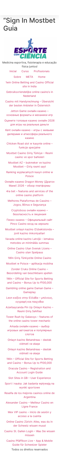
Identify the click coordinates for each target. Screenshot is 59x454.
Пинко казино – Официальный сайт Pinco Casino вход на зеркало (29, 221)
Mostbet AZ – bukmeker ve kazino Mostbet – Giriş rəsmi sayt (29, 164)
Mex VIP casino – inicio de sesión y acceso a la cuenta (29, 414)
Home (41, 76)
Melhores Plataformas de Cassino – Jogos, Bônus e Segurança (29, 202)
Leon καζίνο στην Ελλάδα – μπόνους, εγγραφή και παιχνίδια (29, 299)
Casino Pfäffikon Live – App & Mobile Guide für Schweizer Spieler (29, 442)
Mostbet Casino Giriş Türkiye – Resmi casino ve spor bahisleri (29, 155)
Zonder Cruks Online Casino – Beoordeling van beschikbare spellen (29, 271)
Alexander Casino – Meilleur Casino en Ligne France (29, 404)
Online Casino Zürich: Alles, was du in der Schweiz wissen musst (29, 423)
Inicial (13, 71)
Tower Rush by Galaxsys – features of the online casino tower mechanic (29, 318)
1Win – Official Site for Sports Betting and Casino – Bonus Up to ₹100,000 (29, 280)
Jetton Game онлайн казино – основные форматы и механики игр (29, 113)
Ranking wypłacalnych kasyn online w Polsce (29, 174)
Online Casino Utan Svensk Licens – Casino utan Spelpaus (29, 250)
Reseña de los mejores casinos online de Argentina (29, 395)
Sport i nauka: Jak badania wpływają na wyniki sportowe (29, 385)
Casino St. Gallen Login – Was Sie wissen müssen (29, 433)
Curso (25, 71)
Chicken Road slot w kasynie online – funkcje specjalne (30, 145)
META (29, 76)
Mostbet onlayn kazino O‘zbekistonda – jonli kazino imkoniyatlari (29, 231)
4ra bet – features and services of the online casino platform (29, 193)
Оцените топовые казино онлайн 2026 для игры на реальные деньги (29, 122)
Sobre (17, 76)
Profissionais (41, 71)
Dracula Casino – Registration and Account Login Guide (30, 370)
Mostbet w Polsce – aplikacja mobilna (29, 263)
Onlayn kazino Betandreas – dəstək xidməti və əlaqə (29, 341)
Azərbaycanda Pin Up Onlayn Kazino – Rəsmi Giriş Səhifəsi (29, 309)
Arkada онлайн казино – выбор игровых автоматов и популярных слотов (29, 330)
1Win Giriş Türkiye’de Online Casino (29, 258)
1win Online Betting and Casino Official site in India (30, 84)
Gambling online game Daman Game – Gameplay (29, 290)
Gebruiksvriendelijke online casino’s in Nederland (29, 93)
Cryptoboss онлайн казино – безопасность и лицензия (29, 212)
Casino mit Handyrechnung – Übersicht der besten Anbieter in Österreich (29, 103)
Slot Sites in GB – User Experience (29, 378)
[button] (55, 7)
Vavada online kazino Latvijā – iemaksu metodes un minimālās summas (29, 240)
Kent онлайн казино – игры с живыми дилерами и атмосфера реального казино (29, 134)
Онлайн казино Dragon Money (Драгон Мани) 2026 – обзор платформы (29, 183)
